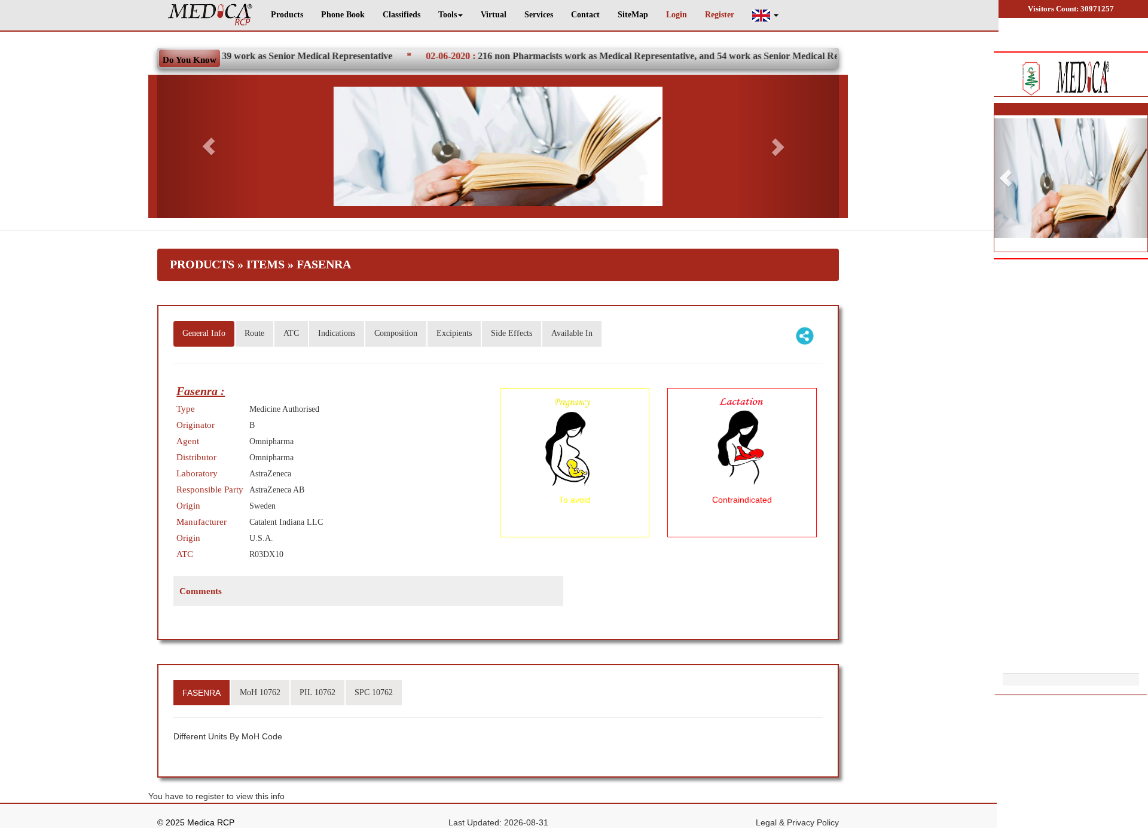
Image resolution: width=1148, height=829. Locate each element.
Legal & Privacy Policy (797, 822)
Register (719, 14)
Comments (200, 591)
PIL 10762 (317, 692)
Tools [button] (447, 14)
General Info (203, 333)
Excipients (454, 333)
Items (265, 264)
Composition (395, 333)
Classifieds (401, 14)
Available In (572, 333)
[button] (765, 15)
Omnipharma (271, 441)
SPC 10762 (374, 692)
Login (676, 14)
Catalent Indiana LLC (286, 522)
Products (287, 14)
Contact (585, 14)
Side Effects (511, 333)
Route (254, 333)
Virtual (493, 14)
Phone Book (343, 14)
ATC (291, 333)
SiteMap (633, 14)
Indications (336, 333)
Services (538, 14)
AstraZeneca (270, 473)
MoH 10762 (260, 692)
